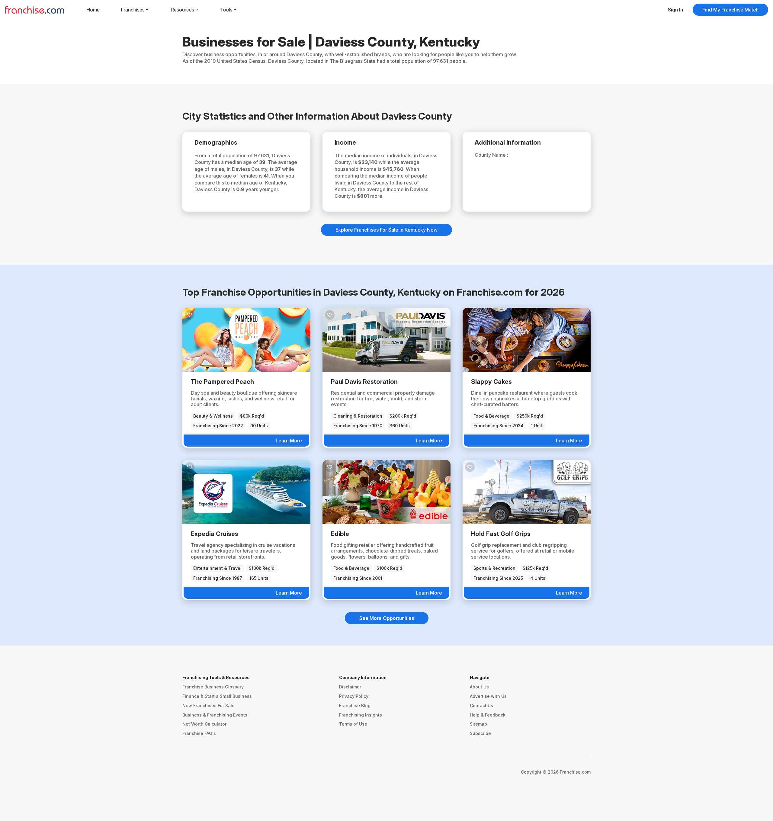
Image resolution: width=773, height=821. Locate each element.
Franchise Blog (354, 705)
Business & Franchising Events (214, 714)
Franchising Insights (360, 714)
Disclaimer (350, 686)
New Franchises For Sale (208, 705)
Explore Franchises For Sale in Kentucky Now (386, 230)
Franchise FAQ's (199, 733)
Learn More (289, 441)
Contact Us (481, 705)
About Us (479, 686)
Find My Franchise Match (730, 10)
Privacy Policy (353, 696)
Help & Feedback (487, 714)
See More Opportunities (386, 618)
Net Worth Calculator (204, 723)
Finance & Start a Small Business (217, 696)
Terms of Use (353, 723)
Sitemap (478, 723)
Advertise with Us (488, 696)
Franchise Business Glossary (213, 686)
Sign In (675, 10)
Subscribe (480, 733)
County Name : (491, 155)
